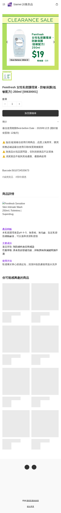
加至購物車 (30, 113)
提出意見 (30, 507)
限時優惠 (21, 177)
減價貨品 (8, 177)
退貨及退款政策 (32, 501)
